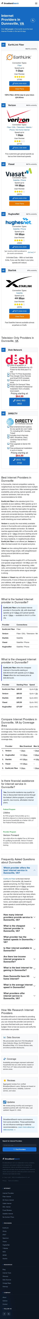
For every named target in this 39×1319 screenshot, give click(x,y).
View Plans (19, 89)
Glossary (5, 1276)
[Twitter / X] (8, 1314)
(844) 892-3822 (20, 402)
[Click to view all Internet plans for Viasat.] (19, 172)
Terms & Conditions (13, 1181)
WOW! (5, 1255)
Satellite (16, 180)
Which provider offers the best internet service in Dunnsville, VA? (16, 870)
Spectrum (6, 1238)
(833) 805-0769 (20, 198)
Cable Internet (7, 1203)
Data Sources (7, 1280)
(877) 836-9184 (20, 311)
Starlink (5, 638)
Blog (4, 1269)
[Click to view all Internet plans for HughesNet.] (19, 221)
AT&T (4, 1235)
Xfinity (5, 1231)
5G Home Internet (22, 130)
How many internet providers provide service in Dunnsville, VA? (17, 917)
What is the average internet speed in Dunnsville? (18, 986)
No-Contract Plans (8, 1217)
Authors (5, 1301)
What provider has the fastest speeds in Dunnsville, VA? (18, 939)
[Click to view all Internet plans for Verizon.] (19, 116)
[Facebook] (4, 1314)
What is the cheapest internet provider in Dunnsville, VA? (14, 928)
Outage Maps (7, 1283)
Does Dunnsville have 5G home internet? (16, 977)
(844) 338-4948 (20, 147)
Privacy (5, 1181)
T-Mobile (5, 1248)
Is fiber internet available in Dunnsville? (17, 949)
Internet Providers (8, 1193)
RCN (4, 1252)
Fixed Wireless (7, 1210)
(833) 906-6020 (20, 83)
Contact (5, 1304)
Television (21, 127)
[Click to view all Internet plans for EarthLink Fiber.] (19, 57)
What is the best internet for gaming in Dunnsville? (17, 969)
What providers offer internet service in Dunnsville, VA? (14, 996)
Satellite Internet (8, 1214)
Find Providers (21, 1149)
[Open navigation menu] (36, 3)
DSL (14, 127)
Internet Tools (7, 1273)
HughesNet (6, 646)
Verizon (5, 633)
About (4, 1297)
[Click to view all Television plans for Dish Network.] (19, 359)
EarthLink (6, 1228)
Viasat (4, 642)
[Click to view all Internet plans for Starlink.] (19, 281)
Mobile (28, 127)
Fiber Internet (7, 1196)
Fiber (20, 65)
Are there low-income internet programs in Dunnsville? (14, 959)
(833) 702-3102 (20, 461)
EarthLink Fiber (8, 629)
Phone (12, 130)
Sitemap (5, 1286)
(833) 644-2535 (20, 247)
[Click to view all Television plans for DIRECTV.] (19, 421)
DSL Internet (7, 1207)
